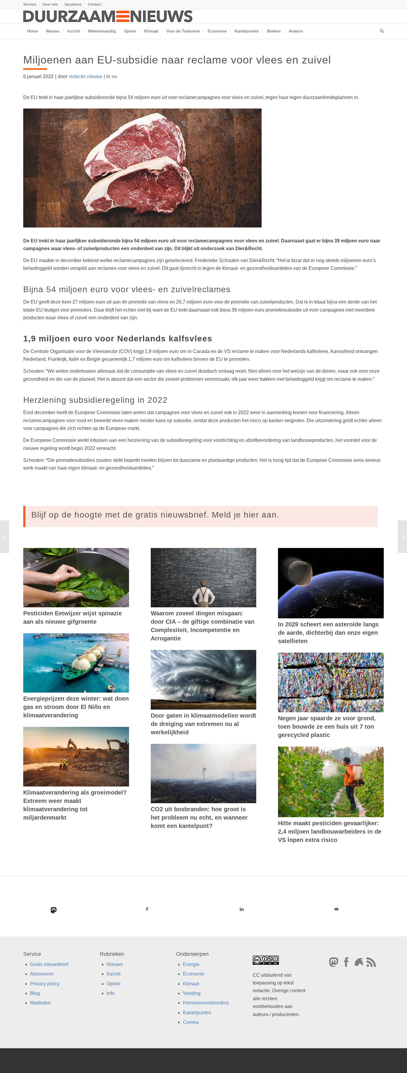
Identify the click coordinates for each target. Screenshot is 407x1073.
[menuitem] (31, 4)
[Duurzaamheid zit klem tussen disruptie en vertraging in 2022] (402, 536)
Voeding (192, 993)
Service (29, 4)
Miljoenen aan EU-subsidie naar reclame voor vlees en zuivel (177, 60)
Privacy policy (45, 983)
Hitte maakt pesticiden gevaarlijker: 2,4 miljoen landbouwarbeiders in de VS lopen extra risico (329, 831)
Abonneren (42, 973)
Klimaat (191, 983)
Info (110, 993)
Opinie (114, 983)
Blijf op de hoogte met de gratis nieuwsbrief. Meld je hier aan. (155, 514)
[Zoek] (380, 31)
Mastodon (40, 1002)
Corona (191, 1022)
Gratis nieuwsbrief (49, 964)
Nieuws (115, 964)
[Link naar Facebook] (147, 909)
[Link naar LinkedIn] (241, 909)
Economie (193, 973)
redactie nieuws (85, 76)
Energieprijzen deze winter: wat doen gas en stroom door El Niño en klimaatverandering (76, 707)
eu (114, 76)
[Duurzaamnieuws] (108, 16)
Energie (191, 964)
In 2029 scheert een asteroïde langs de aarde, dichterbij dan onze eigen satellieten (328, 632)
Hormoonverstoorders (206, 1002)
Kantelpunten (197, 1012)
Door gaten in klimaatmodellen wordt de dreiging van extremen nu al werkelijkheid (203, 724)
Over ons (50, 4)
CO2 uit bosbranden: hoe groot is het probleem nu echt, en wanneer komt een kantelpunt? (199, 817)
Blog (35, 993)
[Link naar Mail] (336, 909)
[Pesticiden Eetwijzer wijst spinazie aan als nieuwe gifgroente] (76, 578)
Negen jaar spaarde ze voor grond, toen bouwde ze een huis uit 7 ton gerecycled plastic (327, 726)
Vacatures (73, 4)
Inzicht (113, 973)
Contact (94, 4)
